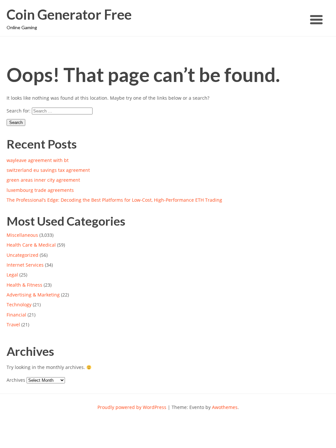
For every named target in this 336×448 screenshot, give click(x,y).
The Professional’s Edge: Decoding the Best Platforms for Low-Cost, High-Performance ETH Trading (114, 200)
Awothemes (225, 407)
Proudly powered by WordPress (131, 407)
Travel (13, 324)
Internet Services (25, 265)
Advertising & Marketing (33, 295)
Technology (19, 304)
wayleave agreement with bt (38, 160)
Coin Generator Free (69, 15)
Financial (16, 315)
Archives (16, 380)
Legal (12, 275)
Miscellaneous (22, 235)
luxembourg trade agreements (40, 190)
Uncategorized (22, 255)
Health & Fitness (24, 285)
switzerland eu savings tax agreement (48, 170)
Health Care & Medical (31, 245)
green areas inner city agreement (43, 180)
